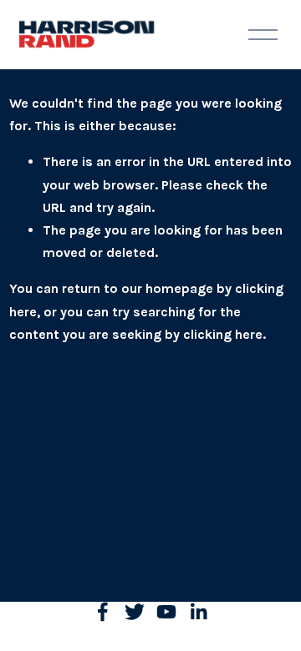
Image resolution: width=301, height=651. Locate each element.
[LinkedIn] (198, 612)
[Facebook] (103, 612)
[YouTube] (166, 612)
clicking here (223, 334)
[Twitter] (135, 612)
